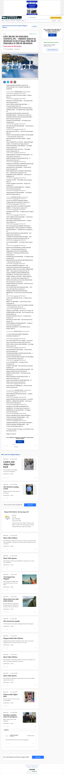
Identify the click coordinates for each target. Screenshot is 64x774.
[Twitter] (8, 81)
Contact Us (29, 767)
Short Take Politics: (10, 538)
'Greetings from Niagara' (9, 578)
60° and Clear (33, 17)
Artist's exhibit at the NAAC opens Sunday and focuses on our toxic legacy (10, 583)
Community (12, 20)
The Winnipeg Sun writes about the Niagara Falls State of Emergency (18, 623)
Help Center (34, 767)
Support (34, 26)
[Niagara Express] (12, 17)
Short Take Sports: (10, 558)
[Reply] (7, 445)
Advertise (18, 20)
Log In (59, 20)
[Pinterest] (11, 81)
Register (54, 20)
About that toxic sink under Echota (11, 600)
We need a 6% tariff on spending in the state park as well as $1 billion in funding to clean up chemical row (11, 605)
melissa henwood (14, 735)
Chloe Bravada (10, 49)
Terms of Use (29, 772)
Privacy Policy (35, 772)
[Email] (15, 81)
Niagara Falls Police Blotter (13, 638)
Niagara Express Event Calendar (51, 42)
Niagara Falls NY (33, 34)
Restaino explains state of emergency (10, 716)
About (22, 20)
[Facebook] (4, 81)
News (3, 20)
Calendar (7, 20)
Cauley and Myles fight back (9, 464)
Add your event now (52, 49)
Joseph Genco (6, 473)
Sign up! (20, 441)
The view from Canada (11, 621)
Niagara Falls (5, 459)
